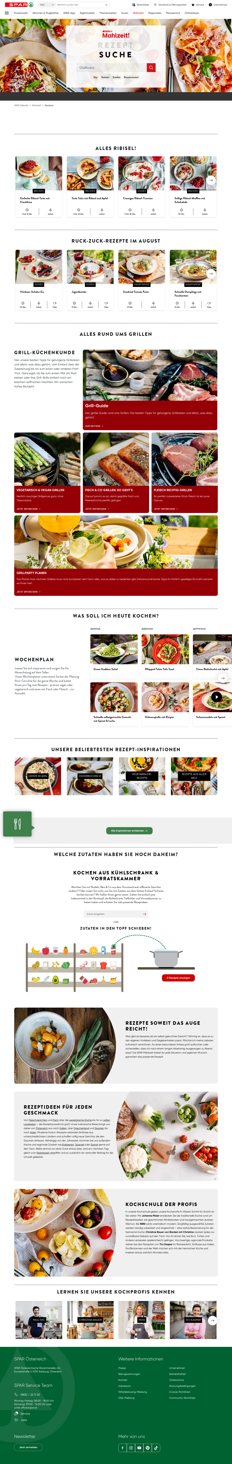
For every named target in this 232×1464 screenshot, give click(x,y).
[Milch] (103, 950)
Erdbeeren (68, 1144)
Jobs (23, 1420)
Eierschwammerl (131, 77)
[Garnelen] (83, 965)
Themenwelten (107, 13)
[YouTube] (139, 1448)
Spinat (94, 1144)
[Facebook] (122, 1448)
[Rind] (93, 980)
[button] (211, 180)
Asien (33, 1132)
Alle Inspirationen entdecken (128, 830)
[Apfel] (46, 950)
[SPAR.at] (19, 5)
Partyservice (173, 13)
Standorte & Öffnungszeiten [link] (172, 4)
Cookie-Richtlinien (179, 1391)
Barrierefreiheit (177, 1373)
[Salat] (65, 965)
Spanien (99, 1128)
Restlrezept (43, 1152)
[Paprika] (103, 965)
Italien (62, 1128)
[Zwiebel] (103, 980)
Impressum (124, 1385)
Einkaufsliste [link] (143, 4)
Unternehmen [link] (220, 4)
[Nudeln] (55, 965)
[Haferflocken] (93, 965)
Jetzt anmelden (28, 1447)
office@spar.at (29, 1407)
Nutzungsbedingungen (182, 1385)
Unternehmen (177, 1368)
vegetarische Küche (80, 1120)
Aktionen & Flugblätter (46, 13)
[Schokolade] (83, 980)
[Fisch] (46, 980)
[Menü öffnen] (8, 13)
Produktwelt (21, 13)
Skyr (96, 77)
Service (25, 1413)
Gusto (124, 13)
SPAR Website (21, 105)
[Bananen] (36, 950)
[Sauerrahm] (113, 950)
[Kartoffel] (36, 965)
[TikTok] (156, 1448)
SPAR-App (69, 13)
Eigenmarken (87, 13)
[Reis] (46, 965)
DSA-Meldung (126, 1397)
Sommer (105, 77)
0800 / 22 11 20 (30, 1394)
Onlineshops (192, 13)
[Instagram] (131, 1448)
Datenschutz (176, 1379)
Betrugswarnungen (129, 1373)
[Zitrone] (36, 980)
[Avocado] (55, 980)
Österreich (42, 1128)
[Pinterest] (147, 1448)
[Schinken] (83, 950)
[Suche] (151, 67)
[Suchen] (106, 4)
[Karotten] (65, 950)
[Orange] (93, 950)
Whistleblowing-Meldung (132, 1391)
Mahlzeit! (138, 13)
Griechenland (81, 1128)
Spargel (79, 1144)
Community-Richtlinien (182, 1397)
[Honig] (113, 980)
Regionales (154, 13)
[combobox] (47, 4)
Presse (122, 1368)
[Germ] (65, 980)
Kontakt (122, 1379)
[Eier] (113, 965)
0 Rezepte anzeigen (178, 977)
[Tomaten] (55, 950)
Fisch (56, 1120)
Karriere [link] (200, 4)
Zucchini (116, 77)
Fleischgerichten (38, 1120)
